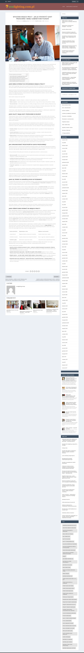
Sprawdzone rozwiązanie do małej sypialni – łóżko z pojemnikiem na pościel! (52, 310)
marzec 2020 (64, 291)
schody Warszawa (67, 615)
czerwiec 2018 (65, 334)
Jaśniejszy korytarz (66, 499)
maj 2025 (64, 170)
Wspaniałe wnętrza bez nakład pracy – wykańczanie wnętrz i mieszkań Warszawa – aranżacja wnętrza (31, 258)
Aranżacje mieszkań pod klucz (69, 525)
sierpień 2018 (64, 328)
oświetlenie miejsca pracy (68, 588)
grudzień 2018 (65, 317)
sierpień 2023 (64, 221)
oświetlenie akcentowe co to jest (69, 579)
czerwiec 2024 (65, 198)
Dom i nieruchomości (66, 107)
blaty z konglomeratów (68, 541)
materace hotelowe (67, 564)
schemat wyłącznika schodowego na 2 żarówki (68, 610)
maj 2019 (64, 303)
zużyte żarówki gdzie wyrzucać (67, 634)
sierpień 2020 (64, 283)
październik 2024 (65, 187)
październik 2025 (65, 162)
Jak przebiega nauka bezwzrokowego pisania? (19, 1)
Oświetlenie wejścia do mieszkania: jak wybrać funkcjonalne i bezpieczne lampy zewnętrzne (69, 83)
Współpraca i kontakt (72, 6)
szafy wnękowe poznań (68, 623)
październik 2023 (65, 215)
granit (64, 556)
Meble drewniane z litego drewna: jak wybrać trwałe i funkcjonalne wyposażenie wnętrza (69, 63)
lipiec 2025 (64, 168)
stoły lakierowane (67, 620)
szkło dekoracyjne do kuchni (69, 625)
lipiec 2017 (64, 356)
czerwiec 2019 (65, 300)
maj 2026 (64, 142)
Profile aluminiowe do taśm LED (68, 502)
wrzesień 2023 (65, 218)
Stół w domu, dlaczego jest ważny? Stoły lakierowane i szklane (69, 388)
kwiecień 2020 (65, 289)
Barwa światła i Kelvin (66, 104)
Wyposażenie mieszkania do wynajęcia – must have (26, 312)
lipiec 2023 (64, 224)
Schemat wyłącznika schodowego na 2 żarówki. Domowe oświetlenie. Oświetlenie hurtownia (69, 516)
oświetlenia (45, 69)
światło (14, 219)
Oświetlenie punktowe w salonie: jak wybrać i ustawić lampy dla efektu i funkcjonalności (69, 73)
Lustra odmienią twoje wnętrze (38, 311)
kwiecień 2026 (65, 145)
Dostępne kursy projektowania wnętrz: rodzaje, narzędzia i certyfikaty (68, 51)
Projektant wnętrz (38, 21)
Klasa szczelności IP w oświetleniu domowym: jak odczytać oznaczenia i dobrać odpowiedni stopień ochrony (69, 379)
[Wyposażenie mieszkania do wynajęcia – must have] (26, 305)
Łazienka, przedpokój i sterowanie (69, 113)
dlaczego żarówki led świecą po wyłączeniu (69, 547)
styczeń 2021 (64, 269)
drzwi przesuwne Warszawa (69, 550)
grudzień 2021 (65, 258)
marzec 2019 (64, 308)
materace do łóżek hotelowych (67, 562)
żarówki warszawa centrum (69, 648)
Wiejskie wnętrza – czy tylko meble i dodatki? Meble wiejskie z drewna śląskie (26, 255)
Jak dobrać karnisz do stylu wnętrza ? (12, 311)
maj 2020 (64, 286)
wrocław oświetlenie (67, 630)
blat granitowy (66, 536)
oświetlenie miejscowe (68, 590)
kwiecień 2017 (65, 365)
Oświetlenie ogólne (13, 239)
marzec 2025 (64, 176)
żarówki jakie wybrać (67, 641)
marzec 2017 (64, 367)
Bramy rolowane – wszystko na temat (71, 428)
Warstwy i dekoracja (66, 130)
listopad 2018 (64, 320)
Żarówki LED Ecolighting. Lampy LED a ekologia (69, 445)
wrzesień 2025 (65, 165)
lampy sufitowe (48, 225)
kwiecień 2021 (65, 266)
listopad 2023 (64, 213)
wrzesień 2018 (65, 325)
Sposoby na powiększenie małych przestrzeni (68, 463)
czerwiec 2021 (65, 260)
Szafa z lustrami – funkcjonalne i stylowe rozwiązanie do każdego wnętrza (68, 495)
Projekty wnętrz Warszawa (69, 607)
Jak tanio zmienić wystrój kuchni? (71, 412)
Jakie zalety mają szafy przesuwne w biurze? (17, 77)
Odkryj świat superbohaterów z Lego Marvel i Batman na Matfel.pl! (68, 395)
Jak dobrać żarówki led (68, 558)
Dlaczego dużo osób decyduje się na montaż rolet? (69, 509)
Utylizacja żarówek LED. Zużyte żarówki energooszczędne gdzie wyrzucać (68, 41)
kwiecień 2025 (65, 173)
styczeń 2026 (64, 153)
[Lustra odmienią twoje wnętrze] (39, 304)
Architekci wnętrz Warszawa (69, 527)
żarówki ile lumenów (67, 639)
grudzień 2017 (65, 351)
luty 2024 (64, 204)
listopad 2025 (64, 159)
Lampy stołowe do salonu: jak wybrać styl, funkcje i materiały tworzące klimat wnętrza (69, 404)
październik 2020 (65, 277)
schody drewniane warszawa (69, 613)
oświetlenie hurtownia (68, 585)
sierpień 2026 (64, 139)
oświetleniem (47, 193)
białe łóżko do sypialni (68, 533)
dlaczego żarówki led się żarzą (70, 544)
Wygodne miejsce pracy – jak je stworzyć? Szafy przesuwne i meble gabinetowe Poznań (69, 477)
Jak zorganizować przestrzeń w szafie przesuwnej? (19, 78)
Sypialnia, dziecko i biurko (67, 127)
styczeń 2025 (64, 182)
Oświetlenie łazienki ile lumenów (68, 594)
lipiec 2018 (64, 331)
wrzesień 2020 (65, 280)
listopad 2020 (64, 275)
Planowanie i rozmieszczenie (68, 119)
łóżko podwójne (66, 636)
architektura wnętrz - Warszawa (68, 531)
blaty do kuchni (66, 539)
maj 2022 (64, 249)
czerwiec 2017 (65, 359)
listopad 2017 (64, 353)
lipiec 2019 (64, 297)
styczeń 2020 (64, 294)
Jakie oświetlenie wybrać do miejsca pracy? (17, 81)
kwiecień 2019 (65, 305)
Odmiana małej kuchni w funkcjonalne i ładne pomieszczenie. (69, 506)
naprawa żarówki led (67, 576)
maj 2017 (64, 362)
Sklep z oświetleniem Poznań (69, 618)
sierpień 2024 (64, 193)
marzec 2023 (64, 232)
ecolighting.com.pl (25, 21)
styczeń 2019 (64, 314)
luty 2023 (64, 235)
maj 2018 (64, 336)
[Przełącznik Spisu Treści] (26, 75)
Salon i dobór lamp (66, 124)
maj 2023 (64, 229)
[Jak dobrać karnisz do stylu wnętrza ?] (13, 304)
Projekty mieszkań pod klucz (69, 604)
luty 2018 (64, 345)
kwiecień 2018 (65, 339)
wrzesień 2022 (65, 244)
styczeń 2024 (64, 207)
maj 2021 (64, 263)
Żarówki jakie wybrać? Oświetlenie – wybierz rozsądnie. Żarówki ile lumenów (69, 451)
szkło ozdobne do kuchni (68, 628)
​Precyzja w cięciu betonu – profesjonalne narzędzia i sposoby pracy (71, 420)
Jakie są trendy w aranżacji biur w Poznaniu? (17, 79)
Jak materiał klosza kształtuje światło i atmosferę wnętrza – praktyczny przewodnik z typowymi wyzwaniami (69, 68)
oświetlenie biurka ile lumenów (67, 583)
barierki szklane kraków (67, 29)
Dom (64, 6)
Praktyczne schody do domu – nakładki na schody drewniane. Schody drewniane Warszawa (68, 467)
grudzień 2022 (65, 238)
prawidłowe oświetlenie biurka (70, 599)
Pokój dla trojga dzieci (68, 596)
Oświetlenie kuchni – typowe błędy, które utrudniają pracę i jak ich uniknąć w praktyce (69, 78)
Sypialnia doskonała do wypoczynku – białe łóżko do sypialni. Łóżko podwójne (26, 251)
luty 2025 (64, 179)
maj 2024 (64, 201)
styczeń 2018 (64, 348)
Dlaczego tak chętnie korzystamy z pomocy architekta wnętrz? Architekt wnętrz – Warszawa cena (69, 472)
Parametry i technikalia (67, 116)
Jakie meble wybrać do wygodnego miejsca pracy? (18, 76)
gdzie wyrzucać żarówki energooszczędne (68, 553)
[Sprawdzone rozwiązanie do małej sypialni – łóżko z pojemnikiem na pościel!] (52, 304)
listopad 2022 (64, 241)
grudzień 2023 (65, 210)
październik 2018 (65, 322)
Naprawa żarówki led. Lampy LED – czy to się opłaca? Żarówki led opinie (69, 33)
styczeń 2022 (64, 255)
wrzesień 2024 (65, 190)
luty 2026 (64, 151)
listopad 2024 (64, 184)
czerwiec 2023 (65, 227)
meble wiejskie (66, 573)
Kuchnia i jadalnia (65, 110)
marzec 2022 (64, 252)
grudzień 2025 (65, 156)
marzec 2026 (64, 148)
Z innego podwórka (66, 133)
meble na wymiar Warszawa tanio (69, 570)
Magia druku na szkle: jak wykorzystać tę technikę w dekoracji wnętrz (69, 21)
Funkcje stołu (64, 447)
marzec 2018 (64, 342)
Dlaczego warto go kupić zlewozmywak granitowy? (67, 459)
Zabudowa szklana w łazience (68, 512)
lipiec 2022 (64, 246)
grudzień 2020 (65, 272)
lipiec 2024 (64, 196)
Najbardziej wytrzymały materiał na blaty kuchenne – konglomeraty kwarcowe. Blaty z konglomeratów (69, 46)
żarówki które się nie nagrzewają (67, 645)
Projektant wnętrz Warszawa (69, 602)
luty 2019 (64, 311)
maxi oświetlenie (66, 567)
